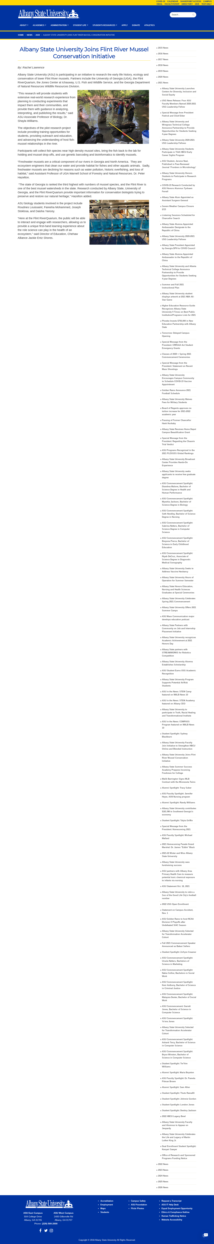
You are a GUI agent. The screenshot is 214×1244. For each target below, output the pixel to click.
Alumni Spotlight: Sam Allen (176, 1087)
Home (21, 35)
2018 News (163, 65)
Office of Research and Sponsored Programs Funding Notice (178, 1157)
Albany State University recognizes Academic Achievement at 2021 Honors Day (179, 640)
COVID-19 (160, 1)
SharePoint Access (190, 1)
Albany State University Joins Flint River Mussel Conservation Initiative (179, 758)
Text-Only (206, 4)
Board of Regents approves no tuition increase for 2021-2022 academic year (176, 411)
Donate (136, 25)
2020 (38, 35)
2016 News (163, 54)
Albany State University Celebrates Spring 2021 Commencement (178, 600)
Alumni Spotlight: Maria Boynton (178, 1072)
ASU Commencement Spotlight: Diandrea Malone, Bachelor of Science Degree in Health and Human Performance (177, 488)
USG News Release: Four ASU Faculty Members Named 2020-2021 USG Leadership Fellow (179, 104)
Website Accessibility (172, 1220)
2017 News (163, 59)
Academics (38, 25)
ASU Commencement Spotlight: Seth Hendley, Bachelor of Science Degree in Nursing (178, 514)
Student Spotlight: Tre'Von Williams (175, 1065)
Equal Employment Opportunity (177, 1208)
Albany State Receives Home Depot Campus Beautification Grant (179, 431)
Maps (103, 1208)
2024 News (163, 1176)
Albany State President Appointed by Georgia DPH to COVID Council (178, 246)
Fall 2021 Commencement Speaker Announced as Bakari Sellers (179, 944)
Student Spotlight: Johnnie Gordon (179, 1099)
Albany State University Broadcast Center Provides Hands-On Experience (178, 462)
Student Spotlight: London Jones (178, 1105)
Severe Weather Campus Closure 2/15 (178, 208)
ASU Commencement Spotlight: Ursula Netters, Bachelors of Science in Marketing (177, 961)
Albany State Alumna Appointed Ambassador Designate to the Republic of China (177, 227)
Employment (106, 1205)
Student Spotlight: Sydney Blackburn (175, 735)
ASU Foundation (139, 1205)
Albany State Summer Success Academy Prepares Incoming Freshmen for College (177, 770)
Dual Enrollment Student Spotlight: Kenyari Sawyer (179, 1148)
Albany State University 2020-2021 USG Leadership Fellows (178, 141)
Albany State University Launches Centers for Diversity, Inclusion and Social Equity (179, 91)
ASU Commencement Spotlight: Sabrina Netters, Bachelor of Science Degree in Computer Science (177, 527)
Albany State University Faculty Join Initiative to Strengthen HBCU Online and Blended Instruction (178, 746)
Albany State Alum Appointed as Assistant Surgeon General (177, 199)
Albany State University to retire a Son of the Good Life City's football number (179, 895)
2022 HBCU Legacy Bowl (174, 1116)
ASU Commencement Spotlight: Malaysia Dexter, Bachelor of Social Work (179, 997)
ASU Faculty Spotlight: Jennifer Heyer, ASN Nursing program (177, 795)
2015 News (163, 48)
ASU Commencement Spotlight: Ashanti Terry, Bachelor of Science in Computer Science (178, 1042)
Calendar (172, 1)
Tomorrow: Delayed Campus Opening (175, 334)
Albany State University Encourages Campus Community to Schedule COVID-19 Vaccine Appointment (178, 380)
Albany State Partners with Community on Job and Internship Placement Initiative (178, 628)
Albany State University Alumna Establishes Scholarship (177, 663)
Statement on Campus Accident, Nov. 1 (177, 911)
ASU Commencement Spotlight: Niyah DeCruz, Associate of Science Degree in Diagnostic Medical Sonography (177, 558)
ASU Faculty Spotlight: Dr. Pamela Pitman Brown (178, 1080)
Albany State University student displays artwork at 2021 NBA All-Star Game (178, 297)
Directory (187, 4)
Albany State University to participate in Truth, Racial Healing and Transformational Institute (179, 712)
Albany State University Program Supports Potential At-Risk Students (178, 682)
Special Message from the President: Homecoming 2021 (176, 828)
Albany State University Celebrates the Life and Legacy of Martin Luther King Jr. (178, 1137)
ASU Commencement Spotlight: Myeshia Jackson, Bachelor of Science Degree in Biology (177, 502)
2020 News (163, 77)
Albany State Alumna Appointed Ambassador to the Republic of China (177, 257)
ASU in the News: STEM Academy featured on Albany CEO (178, 702)
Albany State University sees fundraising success (176, 863)
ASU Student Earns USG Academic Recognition (179, 672)
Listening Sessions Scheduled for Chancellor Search (178, 217)
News (29, 35)
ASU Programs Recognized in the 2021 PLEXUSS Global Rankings (178, 452)
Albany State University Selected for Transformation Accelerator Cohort (177, 934)
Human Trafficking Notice (174, 1216)
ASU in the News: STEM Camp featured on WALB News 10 (176, 693)
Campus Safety (138, 1201)
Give (197, 4)
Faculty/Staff (172, 4)
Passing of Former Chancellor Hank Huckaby (176, 422)
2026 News (163, 1187)
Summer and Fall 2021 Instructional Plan (173, 286)
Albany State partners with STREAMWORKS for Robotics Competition (176, 652)
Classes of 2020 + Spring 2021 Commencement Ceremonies (176, 355)
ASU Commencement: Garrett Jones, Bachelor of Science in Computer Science (176, 1009)
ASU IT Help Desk (170, 1205)
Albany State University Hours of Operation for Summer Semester (177, 579)
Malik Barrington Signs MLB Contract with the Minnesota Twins (178, 780)
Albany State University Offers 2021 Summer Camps (179, 609)
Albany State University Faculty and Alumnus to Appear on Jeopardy (177, 1125)
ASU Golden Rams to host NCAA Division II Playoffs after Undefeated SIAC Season (178, 922)
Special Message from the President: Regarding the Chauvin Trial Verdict (178, 441)
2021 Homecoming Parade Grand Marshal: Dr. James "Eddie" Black (178, 845)
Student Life (79, 25)
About (23, 25)
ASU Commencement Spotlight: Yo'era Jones (177, 1020)
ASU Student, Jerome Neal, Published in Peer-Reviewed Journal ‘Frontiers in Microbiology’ (179, 164)
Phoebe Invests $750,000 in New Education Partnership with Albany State (179, 324)
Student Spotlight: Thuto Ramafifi (178, 1093)
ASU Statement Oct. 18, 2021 (176, 886)
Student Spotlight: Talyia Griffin (177, 820)
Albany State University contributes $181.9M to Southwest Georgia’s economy (179, 811)
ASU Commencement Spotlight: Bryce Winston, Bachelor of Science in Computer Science (177, 1054)
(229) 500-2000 (49, 1223)
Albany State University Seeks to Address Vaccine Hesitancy (177, 570)
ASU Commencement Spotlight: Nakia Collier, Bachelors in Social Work (178, 973)
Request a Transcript (171, 1201)
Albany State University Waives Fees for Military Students (177, 401)
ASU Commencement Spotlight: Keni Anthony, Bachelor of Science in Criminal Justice (179, 985)
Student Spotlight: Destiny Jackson (179, 1110)
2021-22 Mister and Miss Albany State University (177, 854)
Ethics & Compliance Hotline (175, 1212)
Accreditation (106, 1201)
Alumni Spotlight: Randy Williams (178, 803)
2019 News (163, 71)
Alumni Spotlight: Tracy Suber (176, 788)
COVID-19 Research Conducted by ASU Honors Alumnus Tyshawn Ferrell (178, 188)
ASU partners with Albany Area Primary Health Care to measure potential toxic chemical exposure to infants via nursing (178, 876)
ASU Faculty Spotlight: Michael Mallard (177, 837)
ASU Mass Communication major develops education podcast (178, 618)
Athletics (149, 25)
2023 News (163, 1170)
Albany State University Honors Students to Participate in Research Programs (179, 176)
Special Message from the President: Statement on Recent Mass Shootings (177, 366)
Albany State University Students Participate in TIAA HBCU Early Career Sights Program (178, 152)
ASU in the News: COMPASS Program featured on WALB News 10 (178, 725)
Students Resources (104, 25)
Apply (125, 25)
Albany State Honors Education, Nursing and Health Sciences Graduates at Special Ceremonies (178, 589)
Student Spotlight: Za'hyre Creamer (179, 952)
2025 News (163, 1182)
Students (104, 1212)
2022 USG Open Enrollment (175, 904)
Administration (59, 25)
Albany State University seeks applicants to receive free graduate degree (178, 474)
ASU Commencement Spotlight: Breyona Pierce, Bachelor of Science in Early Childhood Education (177, 543)
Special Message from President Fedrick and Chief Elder (177, 114)
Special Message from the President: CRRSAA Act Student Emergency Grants (177, 345)
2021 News (163, 83)
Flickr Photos (137, 1208)
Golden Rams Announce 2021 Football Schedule (176, 392)
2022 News (163, 1164)
